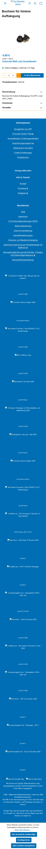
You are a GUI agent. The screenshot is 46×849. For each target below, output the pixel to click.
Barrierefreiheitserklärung (23, 260)
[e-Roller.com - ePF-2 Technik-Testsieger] (23, 574)
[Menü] (5, 3)
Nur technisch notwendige (24, 834)
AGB (23, 212)
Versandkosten (8, 786)
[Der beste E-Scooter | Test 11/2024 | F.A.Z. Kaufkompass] (23, 495)
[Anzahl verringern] (4, 75)
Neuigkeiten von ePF (23, 129)
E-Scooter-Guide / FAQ (22, 134)
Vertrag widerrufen (23, 171)
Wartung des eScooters (23, 148)
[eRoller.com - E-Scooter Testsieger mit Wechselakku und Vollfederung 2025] (23, 416)
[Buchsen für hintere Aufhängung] (23, 38)
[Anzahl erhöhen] (13, 75)
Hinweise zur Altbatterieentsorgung (23, 240)
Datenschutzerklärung (23, 231)
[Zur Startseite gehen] (18, 3)
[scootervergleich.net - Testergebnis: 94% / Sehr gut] (23, 733)
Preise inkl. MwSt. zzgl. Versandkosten (19, 61)
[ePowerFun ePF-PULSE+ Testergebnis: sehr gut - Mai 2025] (23, 442)
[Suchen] (29, 3)
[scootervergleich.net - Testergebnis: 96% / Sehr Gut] (23, 680)
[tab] (22, 95)
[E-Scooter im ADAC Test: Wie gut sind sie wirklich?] (23, 284)
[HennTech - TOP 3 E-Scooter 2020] (23, 707)
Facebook (22, 188)
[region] (23, 38)
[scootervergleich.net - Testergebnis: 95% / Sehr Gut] (23, 601)
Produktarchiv (23, 157)
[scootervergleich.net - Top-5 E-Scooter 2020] (23, 759)
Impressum (23, 217)
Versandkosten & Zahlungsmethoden (23, 139)
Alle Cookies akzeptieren (24, 846)
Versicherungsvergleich (22, 143)
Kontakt (23, 184)
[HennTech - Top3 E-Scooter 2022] (23, 627)
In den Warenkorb (32, 75)
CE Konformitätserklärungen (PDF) (23, 221)
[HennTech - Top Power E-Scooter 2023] (23, 548)
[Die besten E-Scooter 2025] (23, 389)
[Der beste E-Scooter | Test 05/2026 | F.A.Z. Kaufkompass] (23, 336)
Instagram (22, 193)
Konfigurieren (24, 840)
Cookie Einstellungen (23, 153)
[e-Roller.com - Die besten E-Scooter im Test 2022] (23, 654)
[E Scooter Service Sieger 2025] (23, 469)
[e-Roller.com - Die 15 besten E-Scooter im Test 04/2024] (23, 521)
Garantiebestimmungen (23, 235)
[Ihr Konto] (35, 3)
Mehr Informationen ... (23, 830)
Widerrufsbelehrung (23, 226)
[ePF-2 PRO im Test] (23, 363)
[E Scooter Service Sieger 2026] (23, 310)
